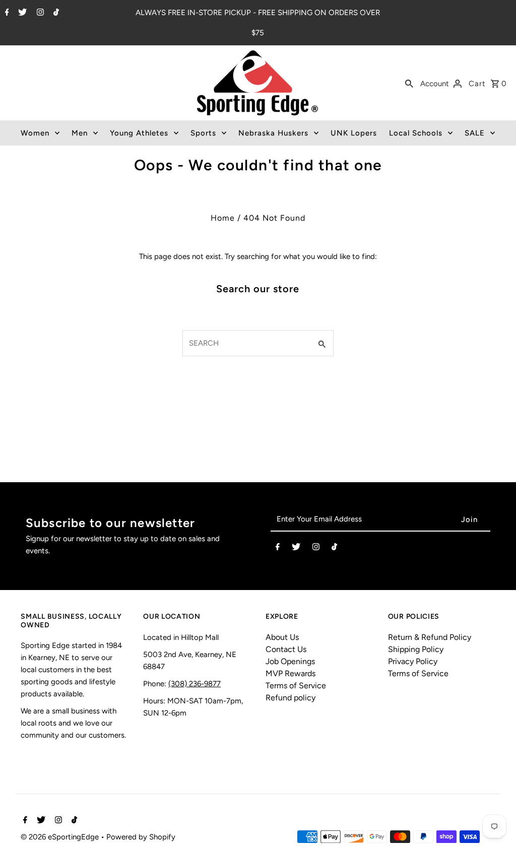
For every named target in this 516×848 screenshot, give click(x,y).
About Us (282, 637)
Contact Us (286, 649)
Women (35, 133)
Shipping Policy (415, 649)
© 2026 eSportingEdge (61, 836)
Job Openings (290, 661)
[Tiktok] (55, 13)
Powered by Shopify (140, 836)
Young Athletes (139, 133)
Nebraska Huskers (273, 133)
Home (223, 218)
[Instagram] (39, 13)
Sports (203, 133)
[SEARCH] (409, 83)
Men (80, 133)
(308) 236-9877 (194, 683)
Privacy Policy (412, 661)
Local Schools (415, 133)
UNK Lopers (354, 133)
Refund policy (290, 697)
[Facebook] (6, 13)
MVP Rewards (290, 673)
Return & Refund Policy (429, 637)
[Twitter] (21, 13)
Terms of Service (296, 685)
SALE (475, 133)
